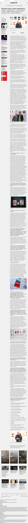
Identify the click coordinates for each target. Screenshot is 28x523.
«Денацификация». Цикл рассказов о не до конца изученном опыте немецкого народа (3, 68)
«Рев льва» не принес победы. (22, 472)
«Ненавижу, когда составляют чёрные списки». (3, 31)
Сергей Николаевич (24, 14)
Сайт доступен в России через (14, 5)
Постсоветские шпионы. (5, 473)
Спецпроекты (2, 46)
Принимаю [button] (1, 501)
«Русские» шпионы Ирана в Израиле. (22, 486)
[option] (5, 457)
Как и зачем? (1, 500)
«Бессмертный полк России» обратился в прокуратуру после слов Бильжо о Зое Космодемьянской (3, 20)
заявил (17, 234)
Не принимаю (5, 501)
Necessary (2, 513)
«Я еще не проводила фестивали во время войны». (4, 42)
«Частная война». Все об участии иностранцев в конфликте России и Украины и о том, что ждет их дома (4, 54)
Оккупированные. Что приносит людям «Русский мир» (4, 49)
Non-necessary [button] (2, 517)
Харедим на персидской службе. (13, 471)
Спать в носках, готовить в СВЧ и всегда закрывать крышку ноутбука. (5, 485)
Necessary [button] (1, 512)
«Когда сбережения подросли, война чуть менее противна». (13, 485)
